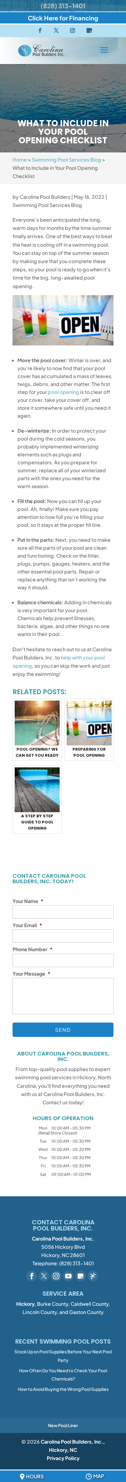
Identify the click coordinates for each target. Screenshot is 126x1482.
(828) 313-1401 (63, 5)
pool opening (63, 392)
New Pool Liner (63, 1425)
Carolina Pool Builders (45, 197)
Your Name (28, 901)
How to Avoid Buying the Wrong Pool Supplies (63, 1389)
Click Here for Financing (63, 18)
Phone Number (33, 949)
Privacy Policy (63, 1458)
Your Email (27, 925)
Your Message (31, 974)
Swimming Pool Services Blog (47, 205)
